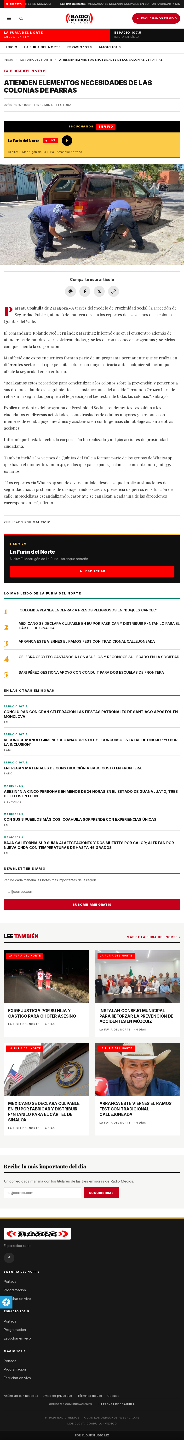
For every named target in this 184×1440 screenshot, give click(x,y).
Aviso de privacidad (57, 1396)
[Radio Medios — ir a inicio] (79, 18)
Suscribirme (101, 1193)
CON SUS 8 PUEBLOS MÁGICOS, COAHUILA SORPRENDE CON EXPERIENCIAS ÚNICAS (80, 819)
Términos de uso (89, 1396)
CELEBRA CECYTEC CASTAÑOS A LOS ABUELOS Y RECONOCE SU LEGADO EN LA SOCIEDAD (99, 657)
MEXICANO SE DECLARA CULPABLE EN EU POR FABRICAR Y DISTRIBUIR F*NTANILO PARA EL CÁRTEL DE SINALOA (99, 625)
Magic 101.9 (110, 47)
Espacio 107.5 (79, 47)
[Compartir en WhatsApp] (70, 291)
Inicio (11, 47)
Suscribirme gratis (92, 904)
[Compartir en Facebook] (84, 291)
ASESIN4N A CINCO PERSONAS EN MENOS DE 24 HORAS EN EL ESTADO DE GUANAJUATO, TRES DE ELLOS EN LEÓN (91, 794)
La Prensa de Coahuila (117, 1404)
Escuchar (95, 571)
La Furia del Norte (42, 47)
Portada (10, 1281)
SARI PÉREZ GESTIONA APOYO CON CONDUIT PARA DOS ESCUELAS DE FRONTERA (91, 672)
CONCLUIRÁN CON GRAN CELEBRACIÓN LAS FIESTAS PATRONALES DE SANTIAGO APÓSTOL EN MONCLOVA (91, 714)
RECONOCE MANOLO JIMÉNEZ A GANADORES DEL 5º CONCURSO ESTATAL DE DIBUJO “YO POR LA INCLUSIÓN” (91, 742)
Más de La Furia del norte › (153, 937)
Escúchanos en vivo (159, 18)
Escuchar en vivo (17, 1299)
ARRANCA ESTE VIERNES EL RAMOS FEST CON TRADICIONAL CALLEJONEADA (87, 641)
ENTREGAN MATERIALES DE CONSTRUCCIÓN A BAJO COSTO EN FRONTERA (73, 768)
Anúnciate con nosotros (21, 1396)
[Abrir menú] (9, 18)
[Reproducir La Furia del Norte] (67, 140)
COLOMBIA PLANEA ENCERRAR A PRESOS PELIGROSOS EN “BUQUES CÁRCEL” (88, 610)
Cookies (113, 1396)
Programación (15, 1290)
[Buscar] (21, 18)
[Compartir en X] (99, 291)
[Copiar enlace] (113, 291)
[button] (6, 1302)
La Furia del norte (36, 59)
